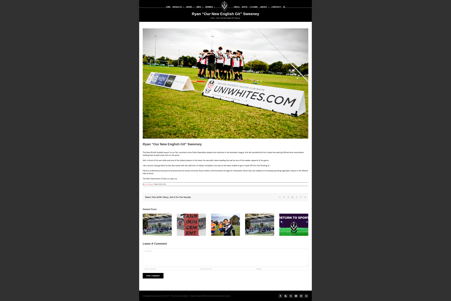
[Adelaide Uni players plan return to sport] (293, 225)
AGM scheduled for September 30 (154, 221)
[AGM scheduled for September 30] (157, 225)
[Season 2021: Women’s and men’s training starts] (225, 225)
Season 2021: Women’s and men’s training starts (222, 220)
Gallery (160, 221)
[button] (286, 6)
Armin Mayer (149, 184)
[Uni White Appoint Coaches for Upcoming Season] (191, 225)
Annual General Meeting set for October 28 (257, 220)
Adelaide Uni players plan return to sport (291, 221)
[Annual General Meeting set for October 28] (259, 225)
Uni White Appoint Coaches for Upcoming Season (188, 220)
